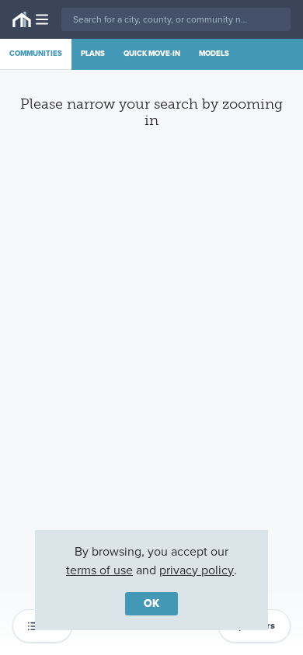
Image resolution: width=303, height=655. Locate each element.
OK (151, 603)
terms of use (99, 570)
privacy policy (196, 570)
